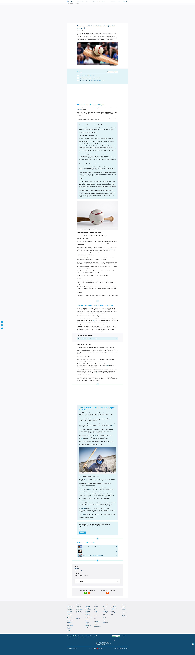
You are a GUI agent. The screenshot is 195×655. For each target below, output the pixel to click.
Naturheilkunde (70, 625)
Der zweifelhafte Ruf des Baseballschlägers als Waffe (92, 80)
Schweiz (83, 514)
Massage (68, 623)
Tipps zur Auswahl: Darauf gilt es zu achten (90, 78)
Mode (86, 620)
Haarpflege (87, 611)
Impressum (116, 648)
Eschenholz (88, 145)
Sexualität (96, 612)
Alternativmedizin (70, 606)
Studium (112, 611)
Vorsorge (69, 628)
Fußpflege (87, 608)
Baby (95, 618)
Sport (89, 1)
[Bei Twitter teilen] (2, 325)
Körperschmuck (88, 617)
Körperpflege (87, 616)
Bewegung (78, 618)
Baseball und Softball (83, 257)
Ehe (94, 609)
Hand (87, 365)
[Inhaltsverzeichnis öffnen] (193, 644)
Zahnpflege (87, 627)
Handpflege (87, 612)
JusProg (113, 640)
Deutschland (90, 263)
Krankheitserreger (70, 620)
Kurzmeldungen (112, 1)
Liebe (95, 1)
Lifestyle (103, 1)
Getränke (78, 608)
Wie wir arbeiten (125, 616)
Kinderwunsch (96, 621)
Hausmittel (69, 616)
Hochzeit (95, 611)
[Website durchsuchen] (124, 1)
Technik (104, 617)
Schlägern (81, 139)
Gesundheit (79, 1)
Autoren (123, 615)
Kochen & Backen (79, 609)
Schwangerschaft (97, 626)
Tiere (104, 619)
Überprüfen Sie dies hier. (100, 644)
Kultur (104, 614)
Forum (118, 1)
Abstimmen (82, 532)
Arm (108, 365)
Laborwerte (69, 622)
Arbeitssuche (113, 606)
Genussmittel (105, 611)
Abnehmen (78, 606)
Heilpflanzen (69, 617)
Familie (98, 1)
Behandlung (69, 611)
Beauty (92, 1)
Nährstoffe (78, 611)
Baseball (71, 3)
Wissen (112, 614)
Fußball (89, 489)
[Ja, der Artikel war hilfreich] (85, 593)
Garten (104, 609)
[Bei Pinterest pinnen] (2, 328)
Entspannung (69, 614)
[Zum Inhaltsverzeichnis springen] (97, 301)
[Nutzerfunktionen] (126, 1)
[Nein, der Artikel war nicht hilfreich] (89, 593)
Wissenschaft (105, 622)
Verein (97, 320)
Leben (95, 623)
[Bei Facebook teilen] (2, 322)
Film (96, 435)
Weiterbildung (113, 612)
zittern (97, 372)
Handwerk (105, 612)
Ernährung (84, 1)
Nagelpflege (87, 622)
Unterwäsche (88, 625)
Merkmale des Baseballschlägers (87, 75)
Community (124, 606)
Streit (103, 493)
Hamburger (83, 508)
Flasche (110, 249)
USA (92, 257)
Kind (93, 320)
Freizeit (104, 608)
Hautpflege (87, 614)
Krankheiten (69, 619)
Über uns (124, 612)
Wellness (68, 630)
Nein (82, 530)
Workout (78, 620)
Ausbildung (113, 609)
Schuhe (86, 623)
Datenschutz (121, 648)
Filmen (85, 479)
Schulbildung (96, 624)
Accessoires (87, 606)
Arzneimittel (69, 609)
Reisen (104, 616)
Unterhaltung (105, 620)
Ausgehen (105, 606)
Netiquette (124, 609)
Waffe (112, 425)
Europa (81, 438)
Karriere (107, 1)
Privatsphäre (126, 648)
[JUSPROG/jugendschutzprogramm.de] (116, 636)
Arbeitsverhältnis (114, 608)
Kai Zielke (77, 568)
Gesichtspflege (88, 609)
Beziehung (96, 606)
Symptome (69, 627)
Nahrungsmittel (79, 612)
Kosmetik (87, 619)
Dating (95, 608)
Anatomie (69, 608)
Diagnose (69, 612)
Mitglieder (124, 608)
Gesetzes (101, 502)
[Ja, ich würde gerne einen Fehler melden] (107, 593)
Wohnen (104, 623)
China (113, 192)
